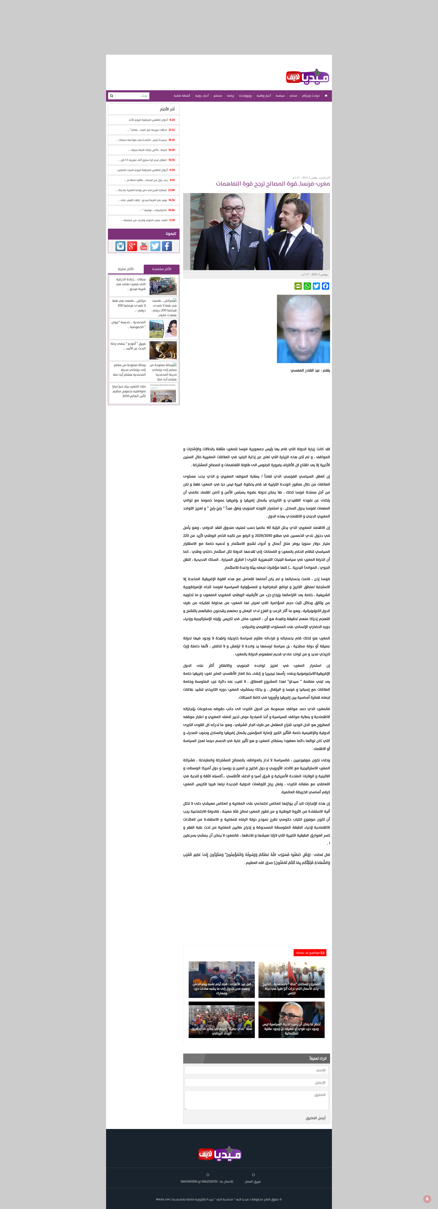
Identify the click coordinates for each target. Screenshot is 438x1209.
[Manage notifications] (427, 1199)
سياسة (280, 95)
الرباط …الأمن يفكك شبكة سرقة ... (151, 150)
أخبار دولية (202, 95)
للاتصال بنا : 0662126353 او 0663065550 (207, 1181)
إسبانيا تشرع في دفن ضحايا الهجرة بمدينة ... (145, 190)
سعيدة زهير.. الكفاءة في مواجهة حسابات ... (145, 140)
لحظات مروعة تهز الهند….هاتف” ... (151, 130)
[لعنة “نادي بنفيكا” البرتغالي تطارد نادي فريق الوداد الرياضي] (222, 1019)
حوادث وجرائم (311, 95)
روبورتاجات (245, 95)
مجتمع (218, 95)
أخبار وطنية (264, 95)
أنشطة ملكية (182, 95)
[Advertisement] (256, 137)
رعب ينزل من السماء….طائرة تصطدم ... (149, 180)
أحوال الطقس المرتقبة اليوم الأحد (152, 120)
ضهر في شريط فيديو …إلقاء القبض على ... (146, 200)
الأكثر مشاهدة (161, 269)
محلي (293, 95)
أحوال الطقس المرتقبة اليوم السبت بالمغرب (146, 170)
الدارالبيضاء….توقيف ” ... (157, 210)
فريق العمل (253, 1181)
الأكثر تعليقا (126, 269)
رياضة (230, 95)
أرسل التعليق (316, 1118)
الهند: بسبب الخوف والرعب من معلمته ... (148, 220)
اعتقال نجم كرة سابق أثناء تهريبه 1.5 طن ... (146, 160)
